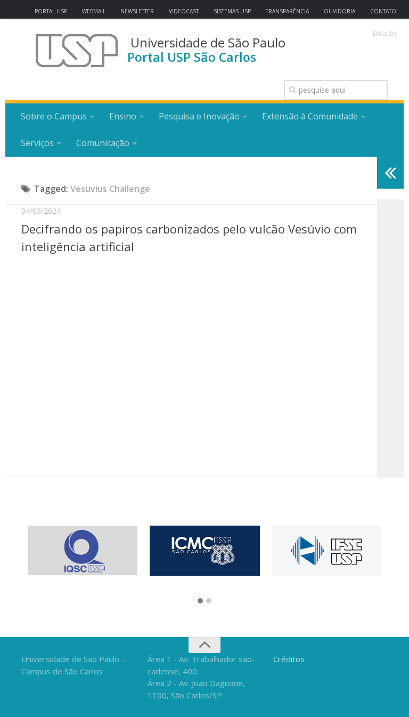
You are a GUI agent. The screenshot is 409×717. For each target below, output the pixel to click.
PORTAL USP (51, 11)
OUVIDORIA (339, 11)
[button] (200, 601)
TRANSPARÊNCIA (287, 11)
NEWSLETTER (137, 11)
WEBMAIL (93, 11)
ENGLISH (384, 33)
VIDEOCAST (184, 11)
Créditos (289, 659)
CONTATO (383, 11)
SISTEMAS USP (232, 11)
